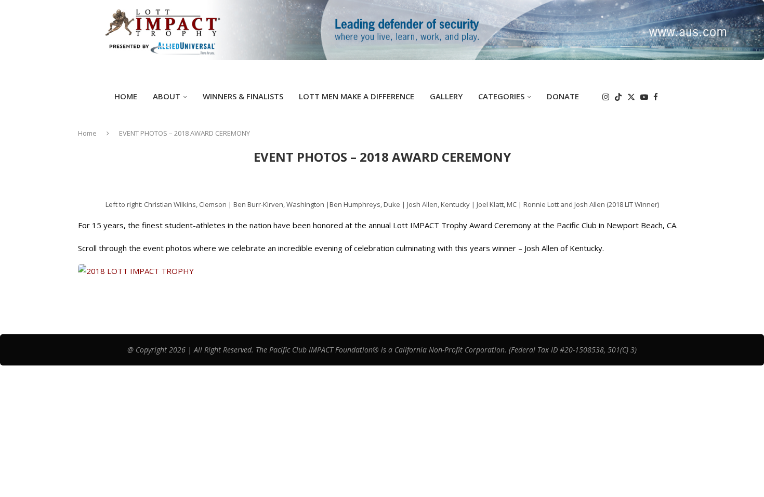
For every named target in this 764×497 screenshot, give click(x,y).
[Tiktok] (618, 97)
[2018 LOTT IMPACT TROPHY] (136, 271)
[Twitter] (631, 97)
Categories (501, 96)
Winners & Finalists (243, 96)
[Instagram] (605, 97)
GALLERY (446, 96)
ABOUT (166, 96)
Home (125, 96)
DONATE (563, 96)
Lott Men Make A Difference (356, 96)
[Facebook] (655, 97)
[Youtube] (644, 97)
